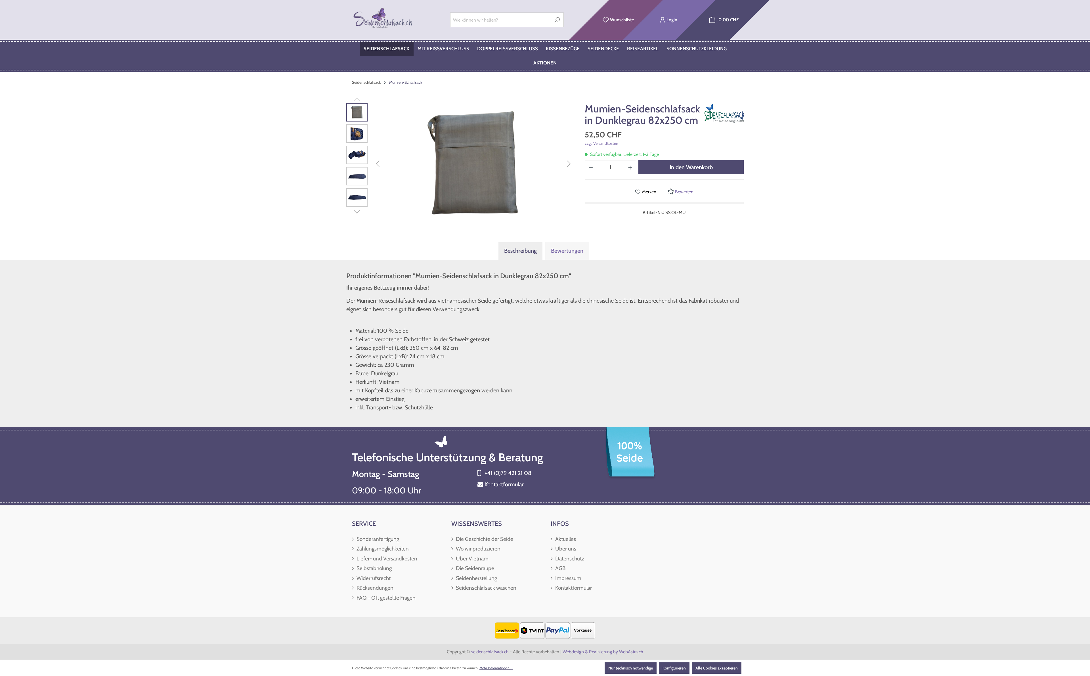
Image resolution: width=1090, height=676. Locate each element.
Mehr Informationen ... (496, 668)
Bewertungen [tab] (567, 250)
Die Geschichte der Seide (484, 539)
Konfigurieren (674, 668)
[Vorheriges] (377, 164)
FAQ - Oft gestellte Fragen (385, 598)
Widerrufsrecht (373, 578)
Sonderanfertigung (377, 539)
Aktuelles (565, 539)
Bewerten (683, 191)
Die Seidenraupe (474, 568)
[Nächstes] (569, 164)
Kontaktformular (504, 484)
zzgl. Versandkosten (601, 143)
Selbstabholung (373, 568)
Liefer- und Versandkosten (386, 558)
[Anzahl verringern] (591, 167)
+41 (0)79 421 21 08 (508, 473)
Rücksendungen (374, 588)
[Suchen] (557, 19)
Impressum (567, 578)
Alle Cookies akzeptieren (716, 668)
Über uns (565, 548)
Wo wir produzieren (477, 548)
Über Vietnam (472, 558)
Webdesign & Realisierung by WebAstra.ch (603, 651)
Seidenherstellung (476, 578)
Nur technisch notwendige (630, 668)
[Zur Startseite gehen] (383, 18)
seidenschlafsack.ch (490, 651)
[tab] (520, 251)
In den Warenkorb (691, 167)
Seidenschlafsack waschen (485, 588)
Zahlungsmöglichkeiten (382, 548)
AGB (559, 568)
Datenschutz (569, 558)
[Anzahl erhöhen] (630, 167)
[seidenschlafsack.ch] (728, 113)
